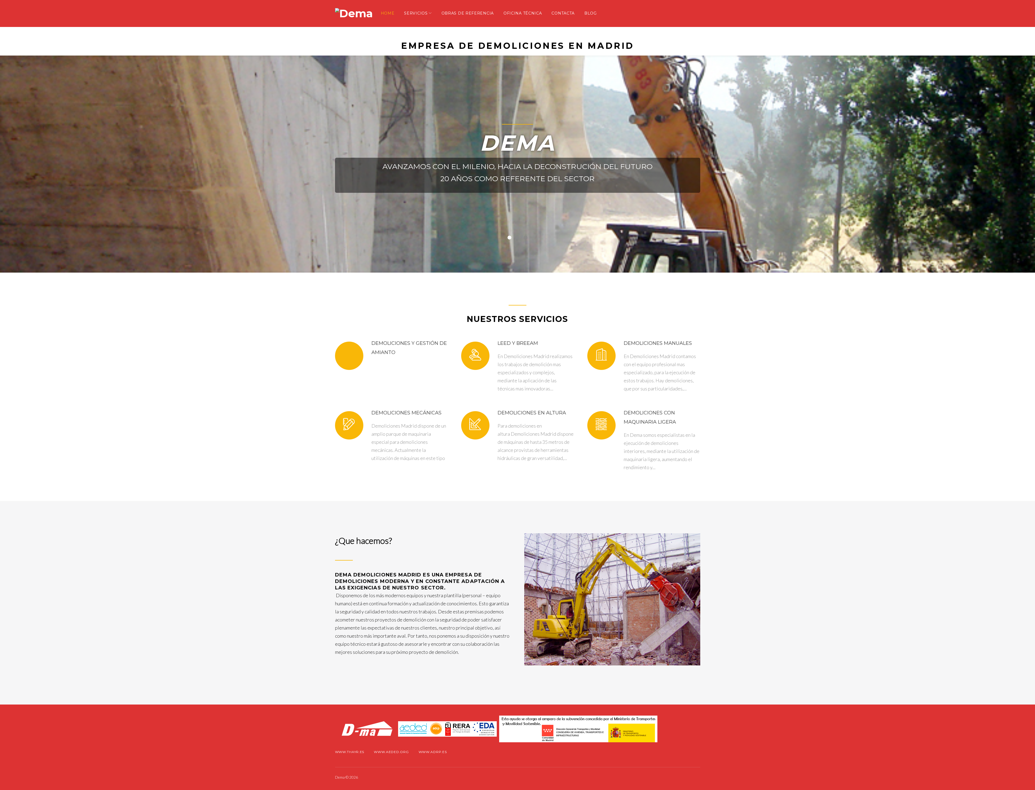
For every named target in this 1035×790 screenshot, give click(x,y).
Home (388, 13)
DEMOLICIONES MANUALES (658, 343)
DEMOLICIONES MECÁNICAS (406, 413)
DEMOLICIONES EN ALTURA (532, 413)
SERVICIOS (415, 13)
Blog (590, 13)
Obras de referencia (467, 13)
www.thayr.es (349, 752)
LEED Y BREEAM (518, 343)
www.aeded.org (391, 752)
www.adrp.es (433, 752)
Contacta (563, 13)
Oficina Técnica (522, 13)
